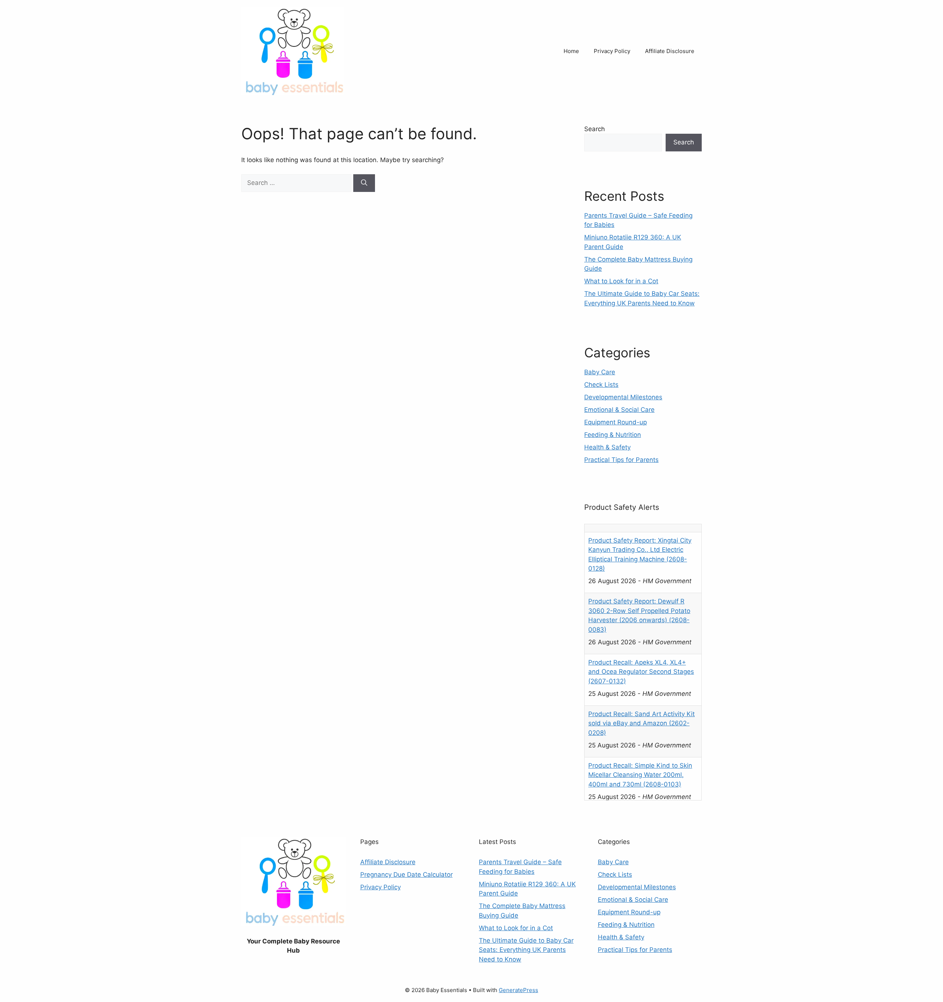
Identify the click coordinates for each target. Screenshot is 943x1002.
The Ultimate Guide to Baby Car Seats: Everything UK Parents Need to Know (526, 950)
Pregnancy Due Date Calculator (406, 874)
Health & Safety (607, 447)
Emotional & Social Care (619, 409)
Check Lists (601, 384)
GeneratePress (518, 990)
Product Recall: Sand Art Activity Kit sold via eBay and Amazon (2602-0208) (641, 715)
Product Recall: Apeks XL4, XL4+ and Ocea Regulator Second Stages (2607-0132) (641, 664)
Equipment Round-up (615, 422)
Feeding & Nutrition (612, 434)
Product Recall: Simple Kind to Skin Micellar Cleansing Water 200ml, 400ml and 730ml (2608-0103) (640, 767)
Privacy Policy (612, 51)
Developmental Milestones (623, 397)
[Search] (364, 183)
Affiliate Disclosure (669, 51)
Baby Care (599, 372)
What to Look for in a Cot (621, 281)
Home (571, 51)
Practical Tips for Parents (621, 459)
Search (594, 129)
